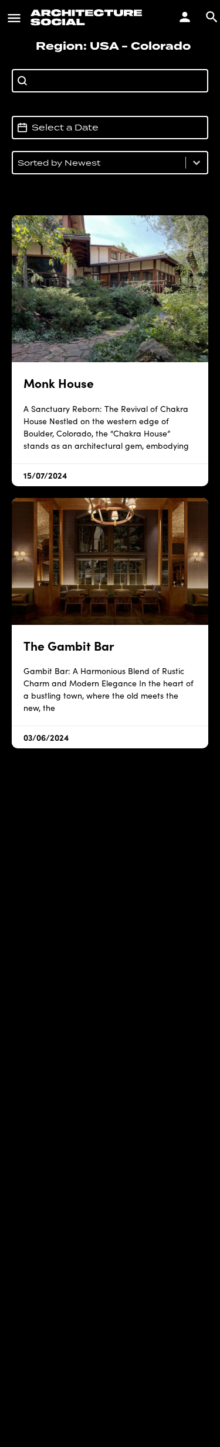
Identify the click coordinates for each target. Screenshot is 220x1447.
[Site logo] (88, 17)
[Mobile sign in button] (184, 17)
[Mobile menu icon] (14, 17)
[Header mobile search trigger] (211, 17)
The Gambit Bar (68, 645)
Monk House (58, 382)
